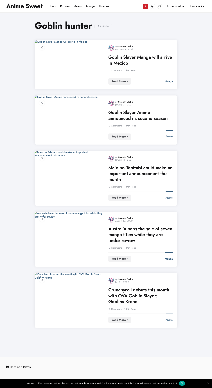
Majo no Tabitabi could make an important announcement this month (140, 173)
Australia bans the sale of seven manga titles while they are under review (140, 234)
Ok (182, 383)
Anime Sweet (24, 6)
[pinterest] (145, 6)
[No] (208, 383)
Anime (169, 136)
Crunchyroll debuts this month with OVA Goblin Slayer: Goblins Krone (138, 296)
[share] (42, 47)
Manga (169, 81)
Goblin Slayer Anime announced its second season (138, 115)
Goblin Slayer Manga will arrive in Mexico (140, 60)
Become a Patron (20, 367)
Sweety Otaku (125, 46)
